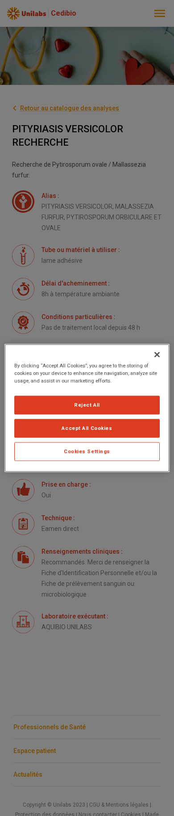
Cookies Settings (87, 451)
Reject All (87, 405)
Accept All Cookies (87, 428)
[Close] (157, 355)
